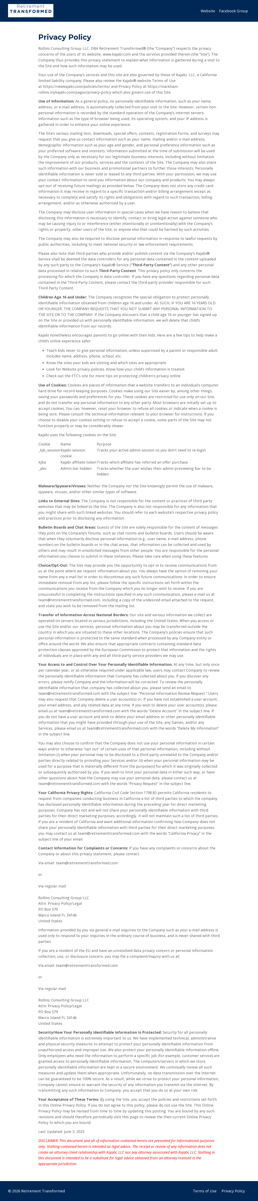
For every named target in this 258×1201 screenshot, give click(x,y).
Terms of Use (204, 1191)
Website (208, 10)
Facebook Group (233, 10)
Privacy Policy (233, 1191)
